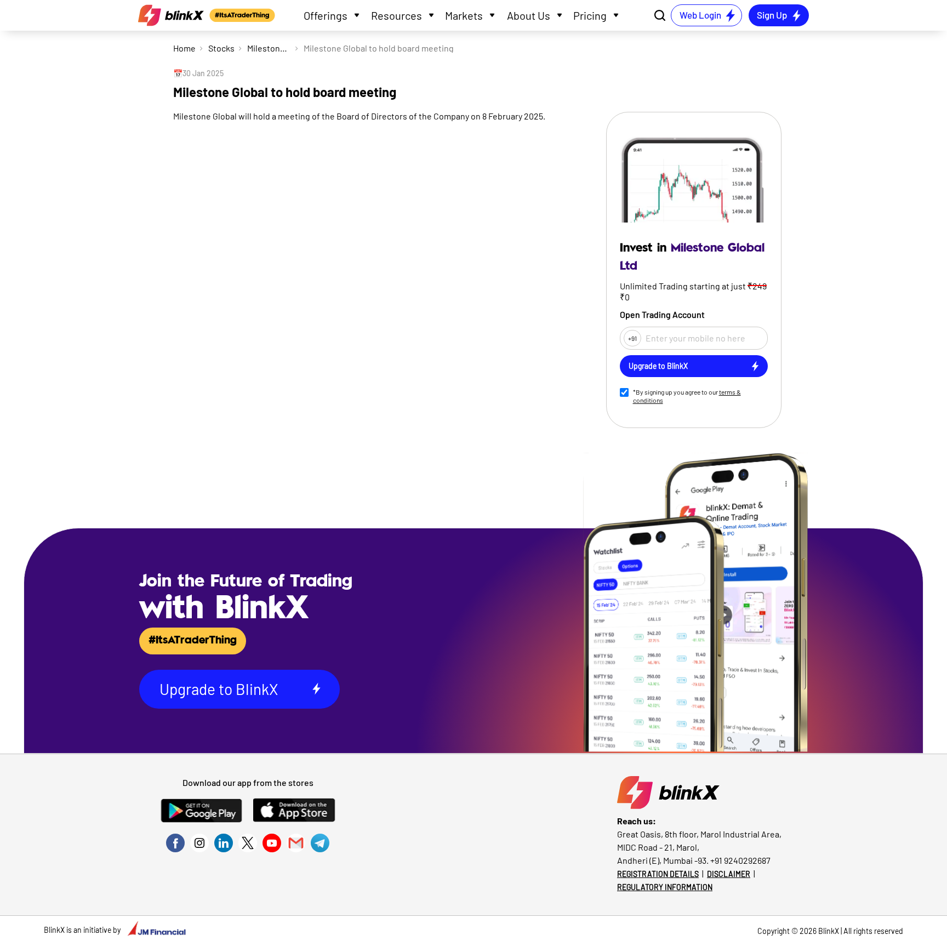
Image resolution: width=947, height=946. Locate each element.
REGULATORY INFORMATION (664, 887)
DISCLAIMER (728, 874)
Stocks (221, 48)
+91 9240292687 (740, 860)
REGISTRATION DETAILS (658, 874)
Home (184, 48)
